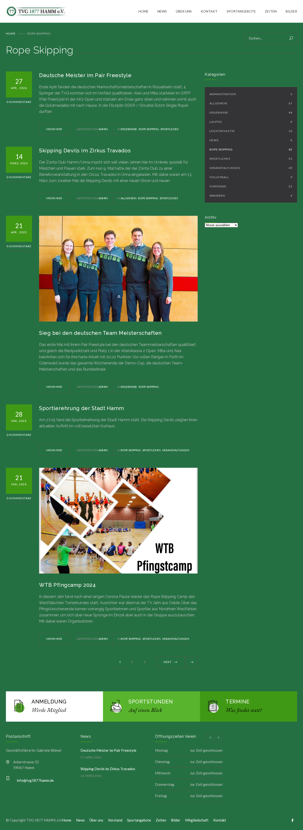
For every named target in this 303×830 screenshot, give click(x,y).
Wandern (250, 195)
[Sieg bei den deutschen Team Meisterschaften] (118, 269)
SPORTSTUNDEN (151, 701)
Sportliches (169, 129)
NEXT (167, 662)
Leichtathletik (250, 131)
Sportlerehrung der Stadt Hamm (81, 408)
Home (11, 33)
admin (103, 129)
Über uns (96, 820)
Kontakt (219, 820)
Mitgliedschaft (197, 820)
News (250, 140)
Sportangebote (139, 820)
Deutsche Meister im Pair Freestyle (85, 75)
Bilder (175, 820)
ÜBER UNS (184, 11)
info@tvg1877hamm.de (35, 780)
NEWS (162, 11)
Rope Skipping (149, 129)
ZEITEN (271, 11)
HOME (143, 11)
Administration (250, 94)
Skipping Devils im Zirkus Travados (85, 150)
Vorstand (250, 186)
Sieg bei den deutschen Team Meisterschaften (100, 333)
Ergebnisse (129, 129)
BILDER (291, 11)
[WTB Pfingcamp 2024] (118, 521)
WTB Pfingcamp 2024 (67, 585)
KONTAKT (209, 11)
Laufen (250, 122)
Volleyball (250, 177)
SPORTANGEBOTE (241, 11)
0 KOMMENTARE (19, 102)
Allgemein (129, 198)
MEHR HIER (54, 129)
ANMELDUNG (49, 701)
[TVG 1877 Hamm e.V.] (72, 11)
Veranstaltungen (175, 450)
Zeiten (161, 820)
